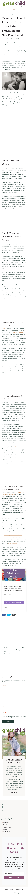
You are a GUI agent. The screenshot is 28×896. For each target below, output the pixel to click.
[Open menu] (14, 9)
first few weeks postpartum (17, 332)
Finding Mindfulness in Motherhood (21, 649)
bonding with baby (13, 543)
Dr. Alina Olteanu (6, 38)
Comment (5, 685)
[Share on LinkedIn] (18, 615)
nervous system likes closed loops (13, 535)
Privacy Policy (19, 889)
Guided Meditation (8, 831)
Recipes (5, 829)
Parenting (7, 14)
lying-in (4, 328)
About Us (12, 889)
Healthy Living (7, 827)
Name (4, 706)
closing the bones (19, 446)
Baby (11, 14)
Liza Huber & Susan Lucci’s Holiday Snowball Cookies (7, 651)
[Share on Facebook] (4, 615)
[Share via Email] (13, 615)
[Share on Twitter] (9, 615)
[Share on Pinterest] (23, 615)
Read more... (14, 792)
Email (4, 712)
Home (3, 14)
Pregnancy (6, 822)
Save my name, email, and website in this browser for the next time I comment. (14, 717)
